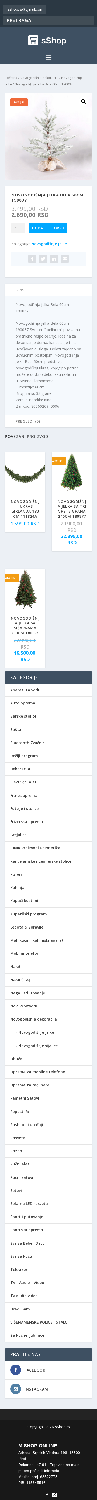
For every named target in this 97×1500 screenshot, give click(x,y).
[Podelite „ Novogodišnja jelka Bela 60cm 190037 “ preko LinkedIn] (54, 259)
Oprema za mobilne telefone (37, 1071)
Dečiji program (24, 755)
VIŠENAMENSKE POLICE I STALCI (39, 1322)
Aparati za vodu (25, 689)
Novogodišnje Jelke (49, 243)
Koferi (16, 874)
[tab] (48, 290)
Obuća (16, 1058)
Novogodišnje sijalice (38, 1045)
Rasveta (17, 1137)
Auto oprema (22, 703)
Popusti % (19, 1111)
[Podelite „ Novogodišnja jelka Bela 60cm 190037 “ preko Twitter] (43, 259)
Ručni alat (19, 1163)
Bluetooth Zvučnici (28, 742)
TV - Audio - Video (27, 1282)
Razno (16, 1150)
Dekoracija (20, 768)
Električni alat (23, 782)
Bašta (15, 729)
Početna (11, 77)
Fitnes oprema (23, 795)
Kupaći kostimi (24, 900)
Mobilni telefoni (25, 953)
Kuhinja (17, 887)
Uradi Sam (20, 1309)
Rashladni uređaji (26, 1124)
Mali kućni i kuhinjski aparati (37, 940)
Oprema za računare (29, 1085)
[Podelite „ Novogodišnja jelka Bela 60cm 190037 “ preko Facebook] (32, 259)
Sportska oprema (26, 1229)
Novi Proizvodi (23, 1006)
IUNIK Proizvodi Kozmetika (35, 847)
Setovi (16, 1190)
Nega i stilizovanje (27, 992)
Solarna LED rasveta (29, 1203)
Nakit (15, 966)
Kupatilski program (28, 913)
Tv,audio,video (24, 1295)
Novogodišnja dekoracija (39, 77)
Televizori (19, 1269)
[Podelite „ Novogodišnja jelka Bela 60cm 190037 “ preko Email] (65, 259)
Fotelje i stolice (24, 808)
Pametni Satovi (24, 1098)
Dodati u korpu (48, 227)
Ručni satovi (21, 1177)
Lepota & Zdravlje (26, 927)
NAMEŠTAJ (20, 979)
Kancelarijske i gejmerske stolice (40, 861)
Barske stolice (23, 716)
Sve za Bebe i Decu (27, 1243)
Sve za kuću (21, 1256)
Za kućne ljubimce (27, 1335)
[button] (83, 101)
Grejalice (18, 834)
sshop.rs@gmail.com (26, 9)
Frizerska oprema (26, 821)
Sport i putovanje (26, 1216)
